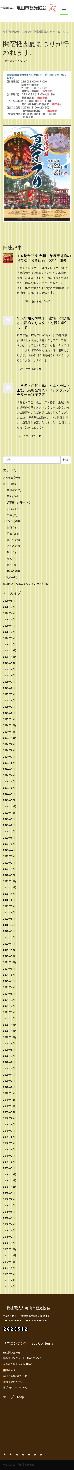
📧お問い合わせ (11, 1352)
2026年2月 (9, 638)
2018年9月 (9, 1193)
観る (9, 558)
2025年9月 (9, 669)
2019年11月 (9, 1105)
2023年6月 (9, 837)
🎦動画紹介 (9, 1370)
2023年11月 (9, 806)
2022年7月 (9, 906)
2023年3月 (9, 856)
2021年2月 (9, 1012)
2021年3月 (9, 1005)
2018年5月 (9, 1218)
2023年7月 (9, 831)
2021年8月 (9, 974)
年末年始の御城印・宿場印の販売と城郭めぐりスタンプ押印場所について (43, 323)
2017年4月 (9, 1280)
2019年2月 (9, 1161)
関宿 (9, 515)
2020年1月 (9, 1093)
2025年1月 (9, 719)
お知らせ (27, 31)
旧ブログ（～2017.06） (15, 1387)
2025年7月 (9, 681)
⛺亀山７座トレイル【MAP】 (19, 1364)
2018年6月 (9, 1211)
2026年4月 (9, 625)
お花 (9, 527)
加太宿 (11, 496)
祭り (9, 552)
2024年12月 (9, 725)
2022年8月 (9, 900)
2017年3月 (9, 1286)
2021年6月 (9, 987)
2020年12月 (9, 1024)
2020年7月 (9, 1055)
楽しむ (11, 540)
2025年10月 (9, 663)
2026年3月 (9, 631)
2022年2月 (9, 937)
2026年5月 (9, 619)
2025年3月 (9, 706)
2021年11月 (9, 956)
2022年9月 (9, 893)
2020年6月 (9, 1062)
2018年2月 (9, 1236)
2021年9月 (9, 968)
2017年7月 (9, 1274)
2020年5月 (9, 1068)
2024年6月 (9, 762)
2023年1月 (9, 868)
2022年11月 (9, 881)
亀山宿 (11, 490)
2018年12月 (9, 1174)
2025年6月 (9, 688)
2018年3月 (9, 1230)
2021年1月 (9, 1018)
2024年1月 (9, 794)
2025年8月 (9, 675)
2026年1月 (9, 644)
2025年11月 (9, 656)
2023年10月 (9, 812)
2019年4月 (9, 1149)
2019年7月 (9, 1130)
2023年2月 (9, 862)
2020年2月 (9, 1087)
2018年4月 (9, 1224)
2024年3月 (9, 781)
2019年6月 (9, 1136)
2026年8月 (9, 600)
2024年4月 (9, 775)
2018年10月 (9, 1186)
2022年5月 (9, 918)
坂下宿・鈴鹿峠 (16, 502)
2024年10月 (9, 737)
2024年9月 (9, 744)
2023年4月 (9, 850)
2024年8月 (9, 750)
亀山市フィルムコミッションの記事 (23, 583)
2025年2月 (9, 713)
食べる (11, 571)
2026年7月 (9, 606)
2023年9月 (9, 819)
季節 (9, 533)
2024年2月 (9, 787)
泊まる (11, 546)
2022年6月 (9, 912)
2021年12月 (9, 950)
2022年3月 (9, 931)
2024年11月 (9, 731)
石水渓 (11, 508)
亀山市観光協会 (11, 31)
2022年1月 (9, 943)
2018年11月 (9, 1180)
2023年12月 (9, 800)
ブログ (46, 301)
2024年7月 (9, 756)
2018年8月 (9, 1199)
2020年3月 (9, 1080)
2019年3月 (9, 1155)
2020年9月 (9, 1043)
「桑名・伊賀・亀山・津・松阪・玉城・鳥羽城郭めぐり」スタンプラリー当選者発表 (43, 390)
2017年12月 (9, 1249)
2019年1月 (9, 1168)
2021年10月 (9, 962)
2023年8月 (9, 825)
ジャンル (8, 521)
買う (9, 564)
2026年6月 (9, 613)
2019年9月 (9, 1118)
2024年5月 (9, 769)
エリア (7, 483)
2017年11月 (9, 1255)
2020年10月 (9, 1037)
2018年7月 (9, 1205)
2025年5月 (9, 694)
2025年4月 (9, 700)
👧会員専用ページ (12, 1382)
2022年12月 (9, 875)
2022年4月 (9, 925)
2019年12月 (9, 1099)
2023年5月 (9, 843)
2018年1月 (9, 1242)
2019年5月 (9, 1143)
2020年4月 (9, 1074)
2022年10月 (9, 887)
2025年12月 (9, 650)
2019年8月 (9, 1124)
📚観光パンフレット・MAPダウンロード (25, 1358)
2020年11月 (9, 1030)
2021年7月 (9, 981)
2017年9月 (9, 1267)
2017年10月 (9, 1261)
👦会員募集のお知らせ (15, 1376)
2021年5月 (9, 993)
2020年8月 (9, 1049)
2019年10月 (9, 1112)
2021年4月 (9, 999)
